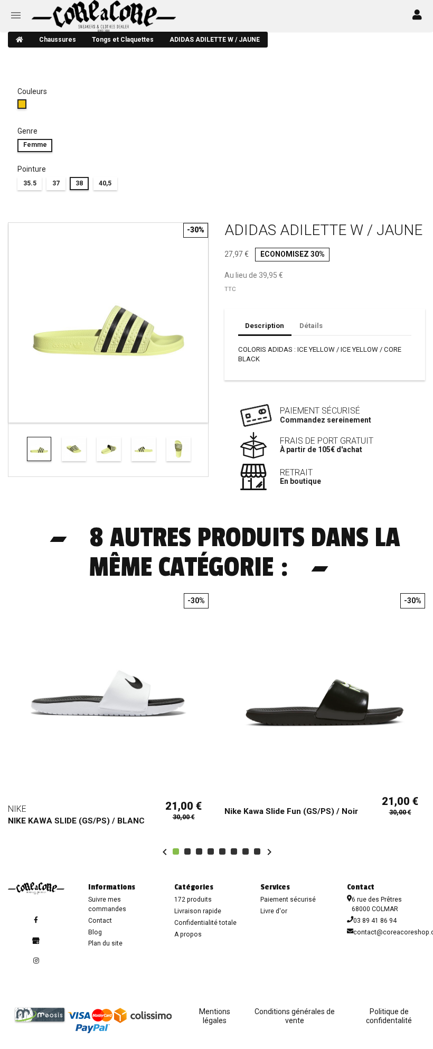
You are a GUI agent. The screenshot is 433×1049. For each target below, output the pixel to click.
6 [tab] (234, 851)
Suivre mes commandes (107, 904)
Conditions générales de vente (295, 1016)
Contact (100, 920)
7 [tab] (245, 851)
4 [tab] (211, 851)
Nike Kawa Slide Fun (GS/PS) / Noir (291, 811)
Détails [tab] (311, 326)
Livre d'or (273, 911)
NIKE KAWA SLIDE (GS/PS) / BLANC (76, 821)
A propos (188, 934)
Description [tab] (264, 326)
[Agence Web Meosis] (40, 1014)
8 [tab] (257, 851)
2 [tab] (187, 851)
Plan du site (105, 943)
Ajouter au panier (108, 780)
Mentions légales (214, 1016)
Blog (95, 932)
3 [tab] (199, 851)
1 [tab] (176, 851)
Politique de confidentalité (389, 1016)
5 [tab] (222, 851)
